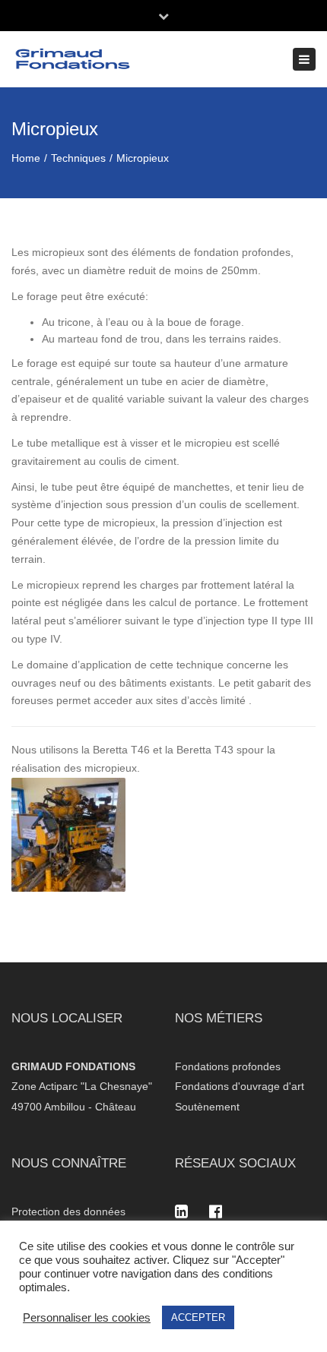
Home (25, 158)
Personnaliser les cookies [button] (87, 1318)
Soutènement (207, 1107)
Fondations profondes (228, 1066)
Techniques (78, 158)
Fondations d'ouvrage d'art (239, 1086)
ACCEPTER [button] (198, 1317)
